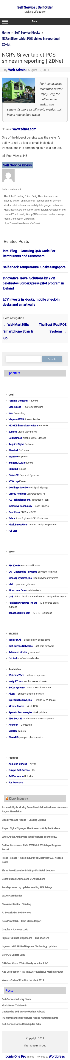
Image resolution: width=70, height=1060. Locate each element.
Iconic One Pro (15, 1056)
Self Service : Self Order (35, 7)
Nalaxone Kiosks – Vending (16, 904)
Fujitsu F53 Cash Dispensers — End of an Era (25, 937)
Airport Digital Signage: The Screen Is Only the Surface (31, 828)
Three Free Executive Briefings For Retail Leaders (28, 870)
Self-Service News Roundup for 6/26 (21, 1024)
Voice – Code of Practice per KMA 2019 (23, 980)
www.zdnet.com (24, 129)
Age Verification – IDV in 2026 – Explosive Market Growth (32, 971)
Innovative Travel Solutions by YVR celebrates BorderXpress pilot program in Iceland (33, 283)
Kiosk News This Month (14, 1005)
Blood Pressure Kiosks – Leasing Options (24, 819)
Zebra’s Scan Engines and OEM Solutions (23, 878)
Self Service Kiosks (17, 165)
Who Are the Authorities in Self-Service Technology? (29, 836)
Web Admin (17, 70)
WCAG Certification (12, 895)
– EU (22, 770)
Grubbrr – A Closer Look (15, 929)
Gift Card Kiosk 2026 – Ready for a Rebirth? (25, 963)
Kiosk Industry (18, 798)
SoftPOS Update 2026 (13, 954)
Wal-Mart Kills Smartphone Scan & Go (18, 331)
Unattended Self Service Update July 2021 (24, 1011)
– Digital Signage (28, 487)
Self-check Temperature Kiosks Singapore (34, 267)
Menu (35, 21)
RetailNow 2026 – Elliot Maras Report (21, 921)
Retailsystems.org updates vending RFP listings (27, 887)
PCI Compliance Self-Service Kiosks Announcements (30, 1017)
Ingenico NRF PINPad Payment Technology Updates (29, 946)
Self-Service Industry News (16, 999)
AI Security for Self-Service (16, 912)
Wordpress (57, 1056)
